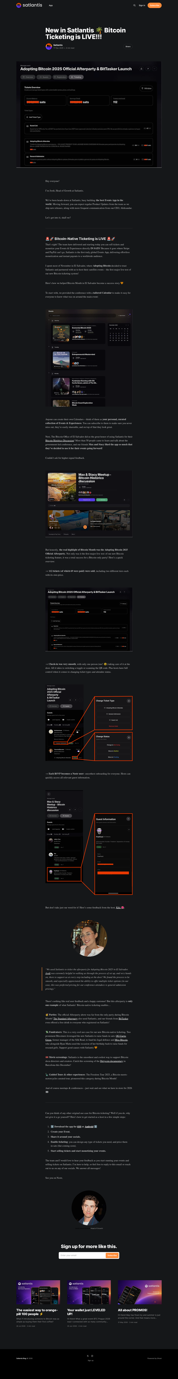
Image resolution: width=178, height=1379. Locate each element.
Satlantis (58, 45)
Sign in (142, 5)
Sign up (90, 1360)
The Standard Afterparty (65, 1018)
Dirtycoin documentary (111, 1061)
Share (128, 46)
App (51, 5)
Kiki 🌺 (120, 907)
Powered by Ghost (154, 1358)
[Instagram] (92, 1356)
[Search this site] (134, 5)
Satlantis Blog (21, 1358)
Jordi (47, 973)
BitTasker (123, 1018)
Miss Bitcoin (121, 1039)
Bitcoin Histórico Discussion (59, 440)
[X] (88, 1356)
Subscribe (154, 5)
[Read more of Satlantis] (48, 46)
